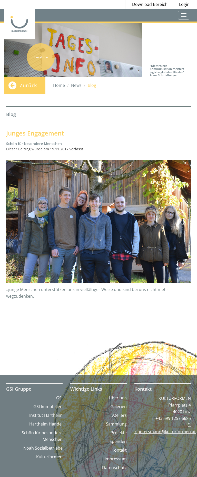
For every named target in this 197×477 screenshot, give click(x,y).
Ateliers (119, 415)
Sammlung (116, 424)
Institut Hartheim (46, 415)
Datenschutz (114, 467)
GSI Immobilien (48, 406)
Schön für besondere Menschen (42, 436)
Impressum (116, 459)
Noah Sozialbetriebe (43, 448)
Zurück (28, 85)
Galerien (118, 406)
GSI (59, 398)
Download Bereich (150, 4)
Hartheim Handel (46, 424)
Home (59, 85)
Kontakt (119, 450)
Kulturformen (49, 457)
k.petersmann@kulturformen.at (165, 431)
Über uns (118, 398)
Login (184, 4)
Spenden (118, 441)
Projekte (119, 432)
